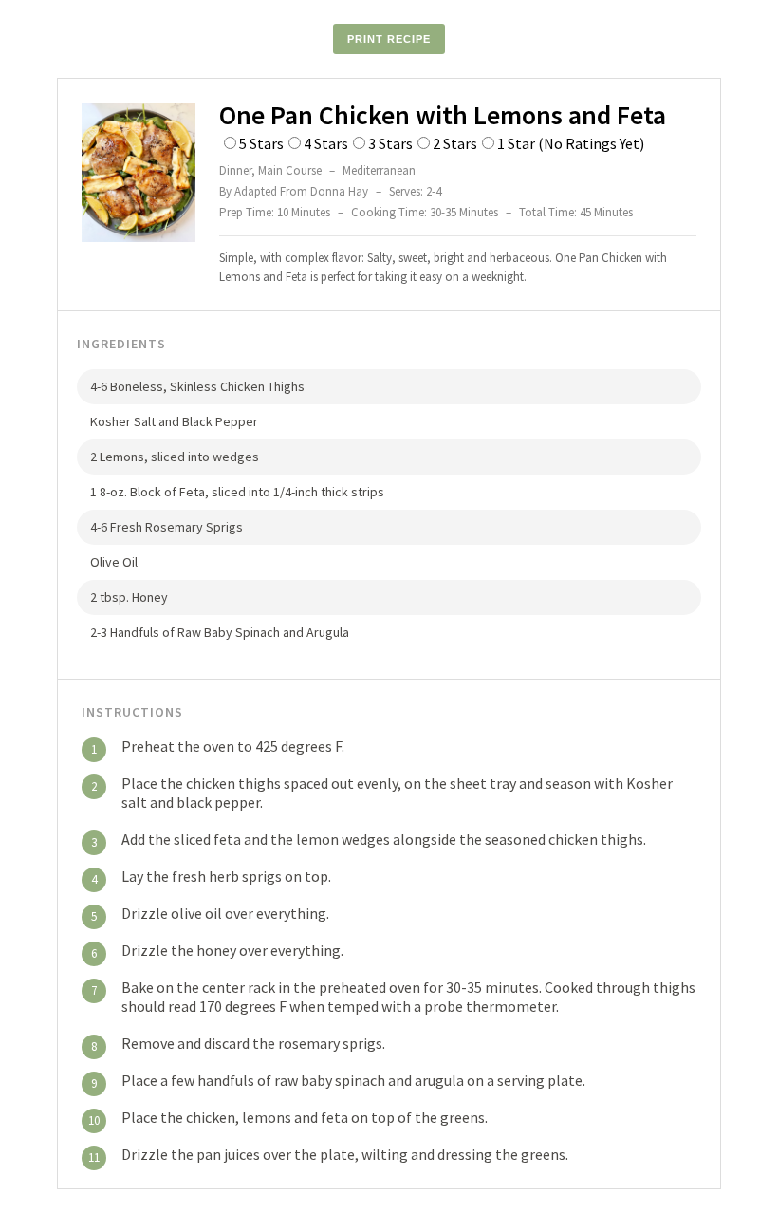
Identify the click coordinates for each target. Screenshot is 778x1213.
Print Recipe (389, 39)
